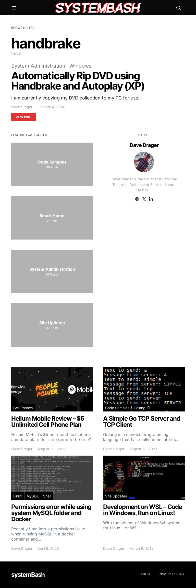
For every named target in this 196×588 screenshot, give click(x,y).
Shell (47, 496)
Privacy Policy (170, 574)
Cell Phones (23, 408)
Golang (139, 408)
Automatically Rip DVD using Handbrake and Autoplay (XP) (77, 80)
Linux (17, 496)
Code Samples (117, 408)
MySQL (33, 496)
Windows (80, 66)
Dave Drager (21, 107)
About (147, 574)
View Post (24, 117)
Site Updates (116, 496)
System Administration (38, 66)
